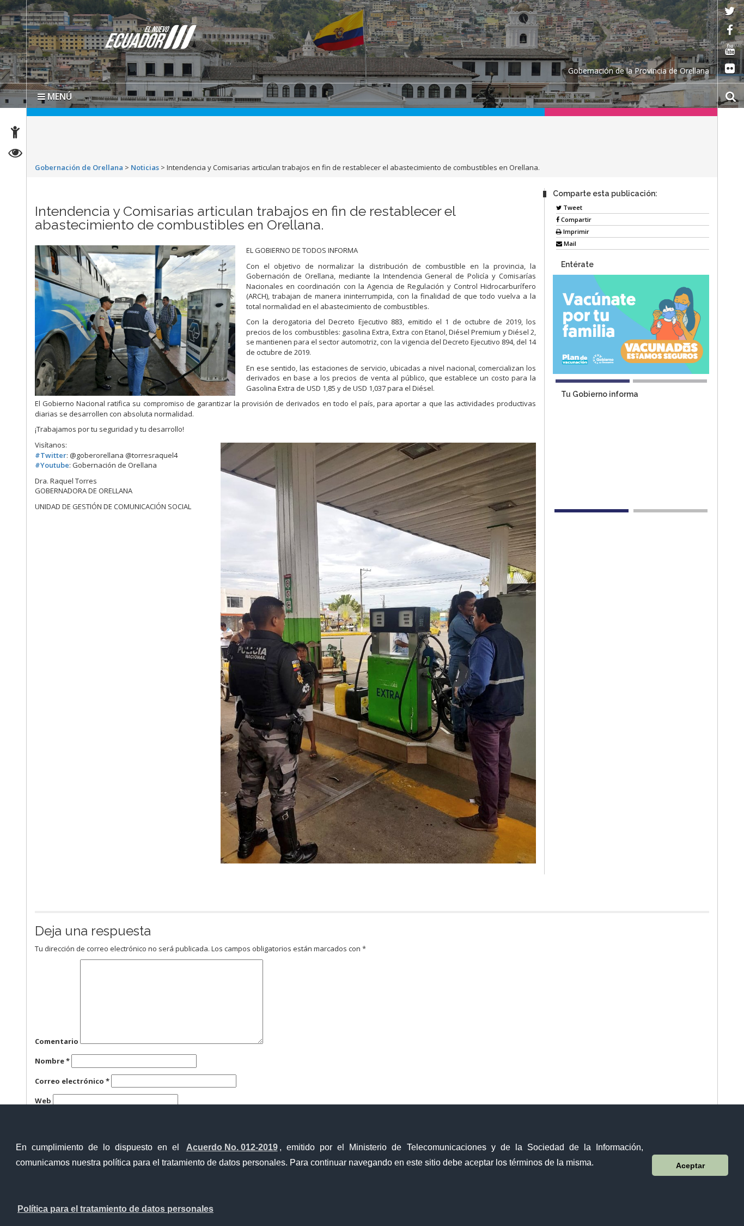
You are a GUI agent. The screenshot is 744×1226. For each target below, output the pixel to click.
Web (43, 1101)
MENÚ (58, 96)
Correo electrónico (72, 1081)
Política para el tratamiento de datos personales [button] (115, 1208)
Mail (569, 243)
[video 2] (670, 510)
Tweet (572, 207)
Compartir (575, 219)
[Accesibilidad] (15, 134)
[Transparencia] (15, 154)
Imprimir (575, 231)
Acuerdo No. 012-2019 (232, 1147)
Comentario (56, 1041)
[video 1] (591, 510)
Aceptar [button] (690, 1165)
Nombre (52, 1061)
